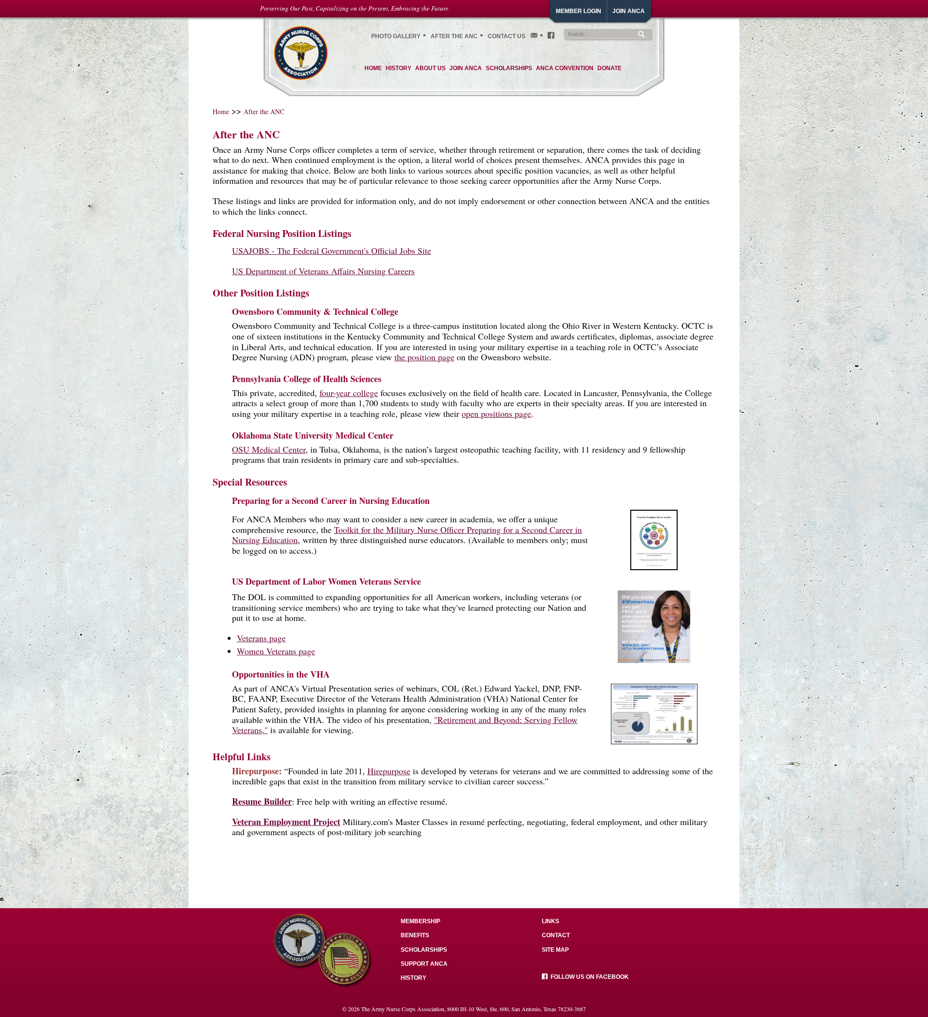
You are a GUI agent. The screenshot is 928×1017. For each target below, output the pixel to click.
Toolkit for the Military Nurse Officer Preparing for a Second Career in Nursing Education (407, 535)
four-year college (348, 392)
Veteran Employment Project (286, 821)
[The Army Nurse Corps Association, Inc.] (301, 52)
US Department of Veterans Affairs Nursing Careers (323, 271)
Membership (420, 921)
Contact (556, 935)
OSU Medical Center (268, 449)
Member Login (578, 11)
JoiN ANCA (628, 11)
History (413, 977)
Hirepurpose (388, 771)
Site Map (555, 949)
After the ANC (454, 36)
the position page (424, 357)
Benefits (415, 935)
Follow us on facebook (588, 976)
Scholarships (424, 949)
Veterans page (261, 638)
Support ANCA (424, 963)
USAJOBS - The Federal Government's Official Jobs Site (331, 250)
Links (550, 921)
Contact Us (506, 36)
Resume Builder (262, 801)
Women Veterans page (276, 651)
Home (221, 111)
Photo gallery (395, 36)
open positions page (496, 413)
